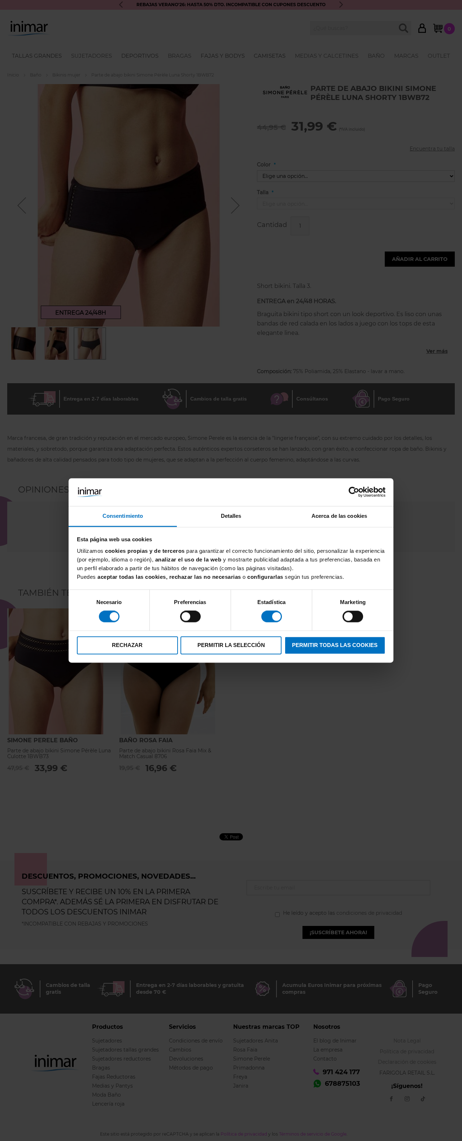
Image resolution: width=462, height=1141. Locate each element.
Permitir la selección (231, 645)
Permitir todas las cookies (335, 645)
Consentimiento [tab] (123, 516)
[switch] (190, 617)
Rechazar (127, 645)
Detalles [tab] (231, 516)
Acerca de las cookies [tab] (339, 516)
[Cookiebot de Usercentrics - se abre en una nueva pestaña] (353, 492)
